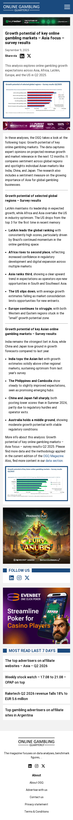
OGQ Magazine (53, 456)
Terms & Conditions (36, 811)
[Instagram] (19, 578)
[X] (29, 56)
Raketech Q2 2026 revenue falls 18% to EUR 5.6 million (36, 696)
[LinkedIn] (22, 56)
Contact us (36, 797)
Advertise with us (36, 790)
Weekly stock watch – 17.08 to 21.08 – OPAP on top (35, 680)
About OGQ (36, 782)
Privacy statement (36, 804)
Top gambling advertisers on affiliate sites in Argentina (34, 712)
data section (54, 461)
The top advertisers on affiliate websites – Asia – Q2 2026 (30, 663)
